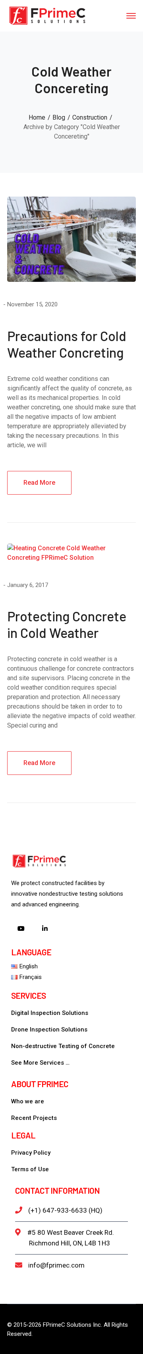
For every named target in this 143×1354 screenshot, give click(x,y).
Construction (89, 117)
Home (37, 117)
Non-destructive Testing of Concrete (63, 1046)
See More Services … (40, 1062)
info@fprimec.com (56, 1265)
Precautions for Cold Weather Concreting (66, 344)
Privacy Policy (30, 1152)
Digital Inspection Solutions (49, 1012)
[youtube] (21, 929)
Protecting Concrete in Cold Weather (66, 624)
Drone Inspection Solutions (49, 1029)
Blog (58, 117)
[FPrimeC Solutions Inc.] (47, 15)
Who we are (27, 1101)
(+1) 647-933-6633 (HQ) (65, 1210)
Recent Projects (34, 1117)
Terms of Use (30, 1169)
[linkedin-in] (45, 929)
